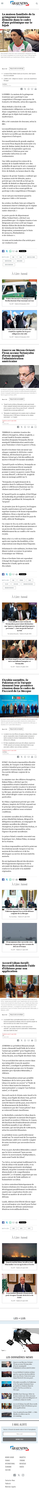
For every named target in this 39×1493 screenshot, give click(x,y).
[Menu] (2, 3)
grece (21, 1228)
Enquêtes (23, 1457)
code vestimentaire (9, 264)
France (7, 1460)
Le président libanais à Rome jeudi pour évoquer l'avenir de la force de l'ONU (19, 1295)
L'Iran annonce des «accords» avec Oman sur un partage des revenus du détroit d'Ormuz (19, 944)
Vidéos (22, 1467)
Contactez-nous (10, 1480)
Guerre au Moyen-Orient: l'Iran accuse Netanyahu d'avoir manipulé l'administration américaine (18, 355)
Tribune (22, 1460)
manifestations (8, 261)
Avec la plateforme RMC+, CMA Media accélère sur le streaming (25, 1414)
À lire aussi (19, 274)
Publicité (8, 1483)
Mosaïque (23, 1463)
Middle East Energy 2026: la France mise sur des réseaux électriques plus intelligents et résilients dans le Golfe (25, 1397)
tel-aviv (6, 584)
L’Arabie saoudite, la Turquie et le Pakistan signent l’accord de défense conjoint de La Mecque (19, 911)
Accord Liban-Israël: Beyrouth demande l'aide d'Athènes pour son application (18, 967)
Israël (29, 580)
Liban (13, 1228)
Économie (8, 1467)
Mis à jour (33, 280)
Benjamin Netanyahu (9, 587)
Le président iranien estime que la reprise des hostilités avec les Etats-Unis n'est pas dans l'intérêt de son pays (24, 1375)
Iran (13, 257)
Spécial (33, 603)
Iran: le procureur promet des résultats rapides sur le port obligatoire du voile (19, 331)
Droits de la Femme (31, 257)
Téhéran (21, 580)
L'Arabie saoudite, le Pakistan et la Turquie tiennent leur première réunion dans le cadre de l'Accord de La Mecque (18, 685)
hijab (21, 257)
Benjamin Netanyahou (28, 584)
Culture (8, 1470)
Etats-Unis (16, 584)
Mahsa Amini (19, 261)
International (10, 1463)
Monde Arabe (9, 1457)
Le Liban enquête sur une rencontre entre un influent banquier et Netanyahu (20, 661)
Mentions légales (10, 1486)
